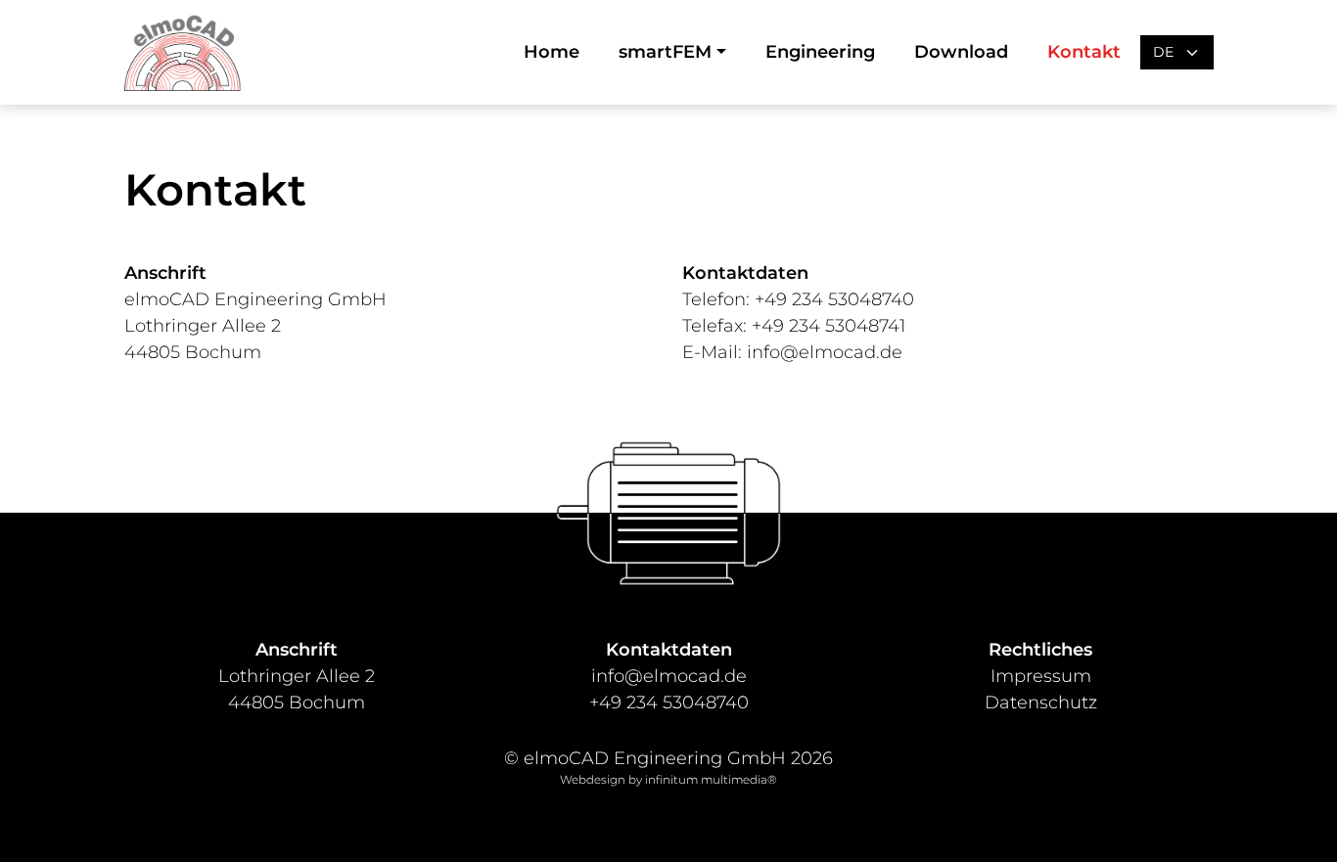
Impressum (1041, 676)
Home (551, 52)
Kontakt (1084, 52)
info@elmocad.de (824, 352)
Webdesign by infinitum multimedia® (668, 780)
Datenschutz (1041, 702)
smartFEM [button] (665, 52)
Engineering (820, 52)
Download (961, 52)
